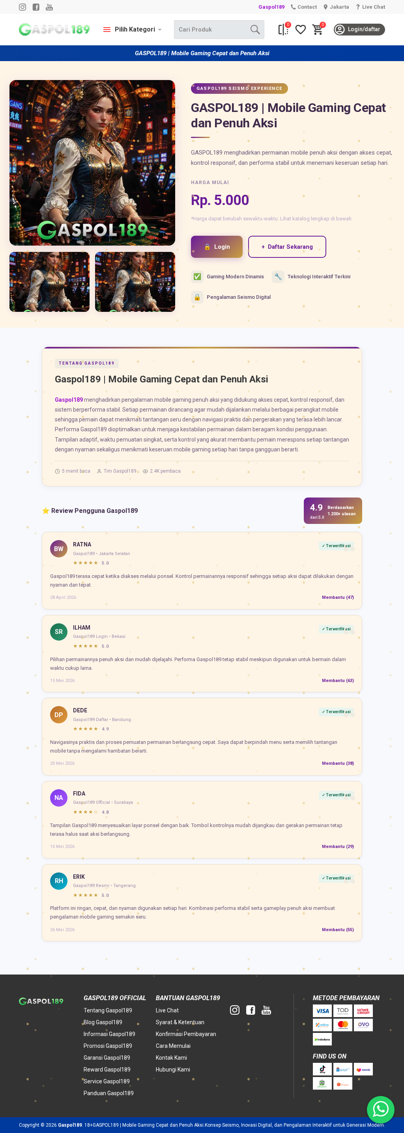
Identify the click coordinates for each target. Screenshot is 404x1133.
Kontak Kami (171, 1058)
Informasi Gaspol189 (109, 1034)
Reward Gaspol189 (107, 1069)
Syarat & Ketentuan (180, 1022)
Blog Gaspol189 (103, 1022)
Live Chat (167, 1010)
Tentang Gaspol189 (108, 1010)
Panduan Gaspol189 (109, 1093)
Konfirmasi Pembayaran (186, 1034)
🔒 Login (217, 246)
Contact (307, 6)
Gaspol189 (271, 6)
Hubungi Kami (173, 1069)
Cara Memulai (173, 1046)
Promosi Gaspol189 (108, 1046)
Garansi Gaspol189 (107, 1058)
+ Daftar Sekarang (287, 246)
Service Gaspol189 (107, 1081)
